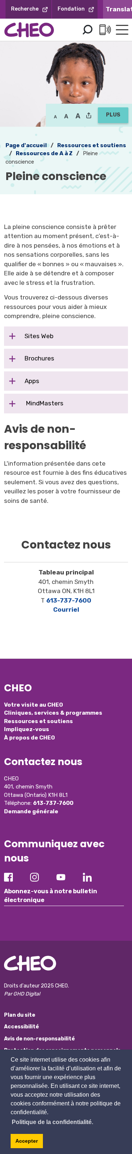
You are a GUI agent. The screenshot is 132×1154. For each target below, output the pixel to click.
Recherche (24, 9)
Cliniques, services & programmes (53, 713)
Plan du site (19, 1015)
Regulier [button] (55, 116)
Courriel (66, 609)
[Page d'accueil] (29, 29)
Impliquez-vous (26, 729)
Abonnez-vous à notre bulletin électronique (50, 895)
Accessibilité (21, 1027)
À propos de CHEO (29, 737)
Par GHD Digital (22, 994)
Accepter (26, 1141)
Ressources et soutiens (38, 721)
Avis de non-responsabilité (39, 1039)
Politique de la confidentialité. (52, 1122)
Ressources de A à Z (44, 153)
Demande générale (31, 811)
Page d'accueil (26, 145)
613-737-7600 (68, 600)
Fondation (71, 9)
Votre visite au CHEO (33, 705)
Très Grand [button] (78, 116)
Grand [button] (66, 116)
